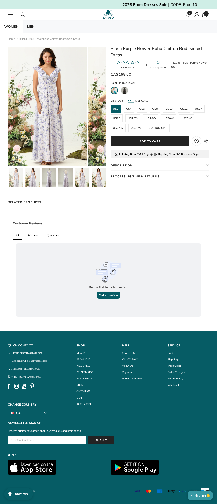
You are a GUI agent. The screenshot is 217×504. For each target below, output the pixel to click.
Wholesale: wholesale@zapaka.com (28, 360)
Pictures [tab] (33, 235)
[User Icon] (196, 14)
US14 (198, 108)
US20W (168, 118)
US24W (118, 127)
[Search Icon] (27, 15)
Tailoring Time (127, 154)
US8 (155, 108)
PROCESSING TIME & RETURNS (135, 176)
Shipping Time (166, 154)
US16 (116, 118)
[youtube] (24, 386)
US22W (186, 118)
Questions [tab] (53, 235)
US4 (129, 108)
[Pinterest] (32, 386)
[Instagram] (16, 386)
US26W (136, 127)
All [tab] (17, 235)
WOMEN (11, 26)
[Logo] (109, 14)
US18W (151, 118)
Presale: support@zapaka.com (26, 353)
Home (11, 38)
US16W (133, 118)
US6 (142, 108)
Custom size (158, 127)
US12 (184, 108)
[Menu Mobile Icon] (10, 14)
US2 (116, 108)
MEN (31, 26)
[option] (47, 106)
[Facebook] (9, 386)
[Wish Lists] (196, 141)
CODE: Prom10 (108, 4)
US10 (169, 108)
